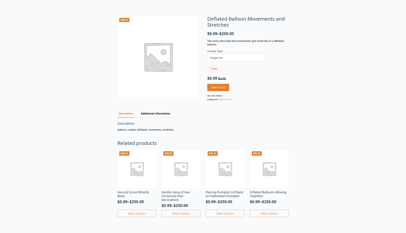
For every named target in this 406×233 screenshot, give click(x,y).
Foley (229, 99)
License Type (215, 51)
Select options (136, 213)
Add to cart (218, 87)
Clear (214, 68)
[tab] (125, 113)
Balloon (222, 99)
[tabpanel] (203, 126)
